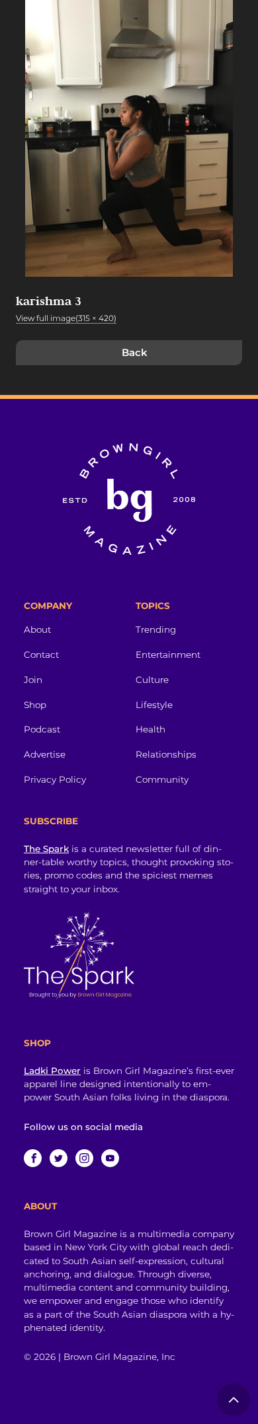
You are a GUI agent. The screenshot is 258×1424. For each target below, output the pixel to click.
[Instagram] (84, 1158)
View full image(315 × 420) (66, 318)
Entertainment (168, 654)
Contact (41, 654)
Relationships (166, 754)
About (37, 629)
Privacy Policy (55, 779)
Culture (152, 679)
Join (33, 679)
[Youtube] (110, 1158)
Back (135, 352)
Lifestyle (154, 704)
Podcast (42, 729)
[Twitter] (58, 1158)
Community (162, 779)
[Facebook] (33, 1158)
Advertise (44, 754)
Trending (156, 629)
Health (150, 729)
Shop (35, 704)
